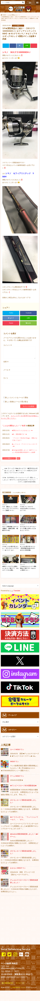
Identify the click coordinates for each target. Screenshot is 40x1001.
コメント (7, 345)
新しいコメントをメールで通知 (16, 397)
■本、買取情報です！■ (19, 434)
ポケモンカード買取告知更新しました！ (23, 801)
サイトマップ (20, 983)
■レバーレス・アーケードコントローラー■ (24, 445)
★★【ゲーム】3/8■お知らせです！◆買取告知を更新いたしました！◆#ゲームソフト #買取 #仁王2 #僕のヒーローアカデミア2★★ (21, 470)
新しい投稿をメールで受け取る (16, 402)
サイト (5, 378)
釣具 (23, 426)
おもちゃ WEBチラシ (18, 868)
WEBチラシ (14, 761)
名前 (6, 362)
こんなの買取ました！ (11, 426)
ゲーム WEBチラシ (17, 776)
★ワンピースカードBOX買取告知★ (23, 785)
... (17, 991)
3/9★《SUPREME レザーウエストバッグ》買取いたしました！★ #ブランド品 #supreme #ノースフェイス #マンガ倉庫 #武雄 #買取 (19, 480)
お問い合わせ (30, 2)
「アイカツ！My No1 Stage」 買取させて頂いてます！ (24, 439)
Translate (16, 590)
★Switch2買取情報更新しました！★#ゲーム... (24, 835)
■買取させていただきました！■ (22, 430)
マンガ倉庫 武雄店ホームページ (18, 987)
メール (6, 370)
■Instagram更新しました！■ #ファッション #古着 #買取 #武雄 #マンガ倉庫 (24, 451)
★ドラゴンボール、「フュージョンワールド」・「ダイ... (24, 818)
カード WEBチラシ (17, 749)
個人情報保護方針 (7, 983)
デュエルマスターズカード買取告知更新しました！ (24, 881)
